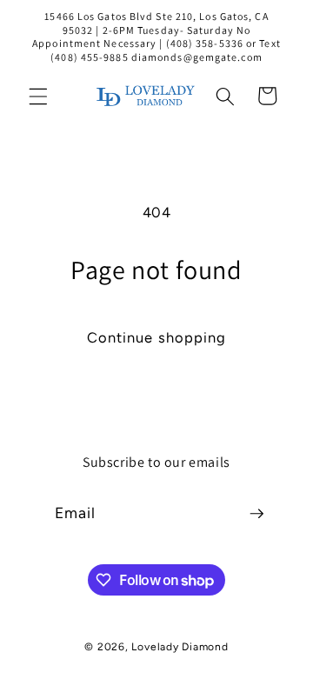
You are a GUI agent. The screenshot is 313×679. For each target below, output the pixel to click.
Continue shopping (157, 337)
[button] (38, 95)
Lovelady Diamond (179, 647)
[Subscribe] (256, 513)
